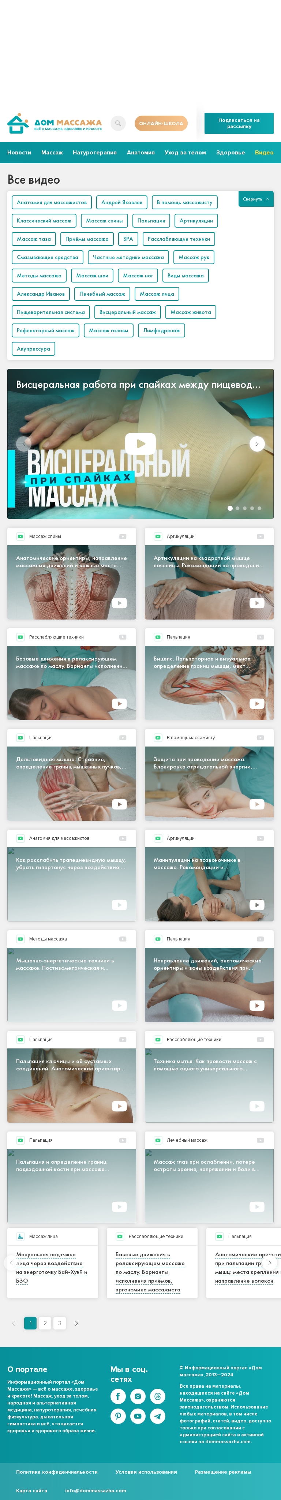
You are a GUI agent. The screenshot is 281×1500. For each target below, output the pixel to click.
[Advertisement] (144, 51)
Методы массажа (39, 275)
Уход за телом (185, 152)
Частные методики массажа (128, 257)
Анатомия (141, 152)
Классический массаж (44, 220)
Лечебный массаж (102, 294)
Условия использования (146, 1472)
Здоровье (230, 152)
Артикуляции (196, 220)
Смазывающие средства (47, 257)
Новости (19, 152)
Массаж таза (34, 239)
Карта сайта (31, 1491)
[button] (257, 444)
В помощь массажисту (185, 202)
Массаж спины (104, 220)
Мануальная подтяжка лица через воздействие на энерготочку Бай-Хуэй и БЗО (51, 1267)
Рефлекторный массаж (45, 330)
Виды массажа (186, 275)
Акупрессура (33, 348)
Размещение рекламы (223, 1472)
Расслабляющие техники (179, 239)
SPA (128, 239)
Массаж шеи (92, 275)
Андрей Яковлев (121, 202)
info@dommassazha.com (95, 1491)
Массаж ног (138, 275)
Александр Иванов (41, 294)
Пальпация (151, 220)
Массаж (52, 152)
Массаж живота (191, 312)
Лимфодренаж (161, 330)
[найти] (118, 123)
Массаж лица (157, 294)
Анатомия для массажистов (52, 202)
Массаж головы (108, 330)
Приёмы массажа (87, 239)
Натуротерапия (95, 152)
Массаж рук (194, 257)
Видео (264, 152)
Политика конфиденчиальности (57, 1472)
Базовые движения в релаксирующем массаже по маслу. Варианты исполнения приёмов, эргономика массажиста (150, 1271)
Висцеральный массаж (128, 312)
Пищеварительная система (51, 312)
